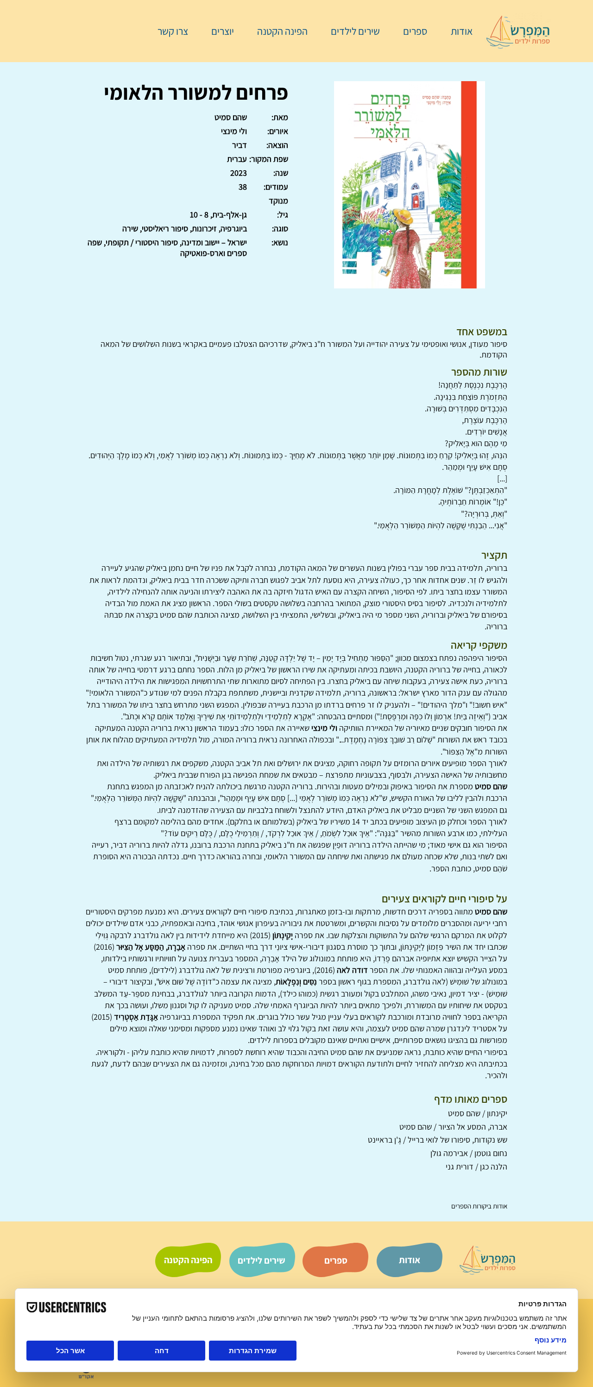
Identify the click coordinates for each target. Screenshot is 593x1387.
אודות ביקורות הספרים (479, 1206)
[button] (410, 31)
